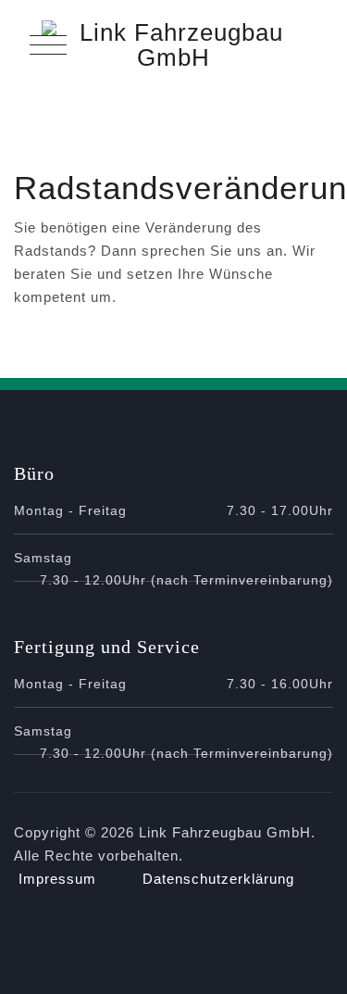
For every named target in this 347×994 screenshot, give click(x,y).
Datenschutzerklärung (218, 879)
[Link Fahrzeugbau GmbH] (173, 45)
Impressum (57, 879)
